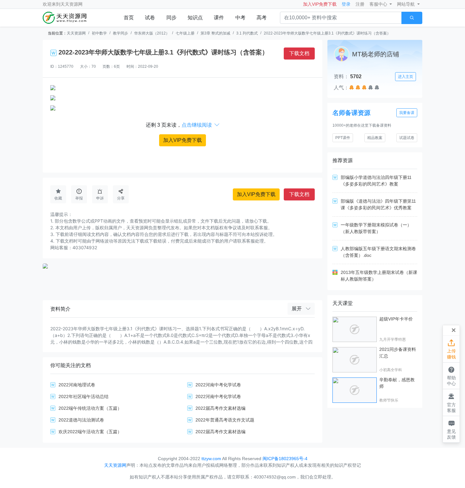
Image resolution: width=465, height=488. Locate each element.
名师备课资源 (351, 112)
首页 (129, 17)
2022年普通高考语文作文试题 (224, 419)
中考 (240, 17)
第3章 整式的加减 (215, 33)
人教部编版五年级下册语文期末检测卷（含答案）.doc (378, 252)
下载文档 (299, 53)
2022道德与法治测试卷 (81, 419)
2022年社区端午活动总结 (83, 396)
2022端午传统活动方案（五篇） (90, 408)
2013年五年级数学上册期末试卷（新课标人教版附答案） (379, 276)
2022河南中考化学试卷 (218, 384)
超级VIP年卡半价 (396, 318)
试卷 (150, 17)
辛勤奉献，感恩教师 (397, 383)
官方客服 (451, 403)
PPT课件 (342, 138)
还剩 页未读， (183, 125)
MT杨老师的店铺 (375, 54)
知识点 (195, 17)
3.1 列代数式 (247, 33)
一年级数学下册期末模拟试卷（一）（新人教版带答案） (376, 228)
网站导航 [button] (406, 4)
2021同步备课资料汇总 (397, 352)
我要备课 (406, 113)
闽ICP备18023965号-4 (285, 458)
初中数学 (99, 33)
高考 (262, 17)
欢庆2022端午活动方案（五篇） (90, 431)
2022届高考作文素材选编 (220, 408)
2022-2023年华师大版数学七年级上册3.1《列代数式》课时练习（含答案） (327, 33)
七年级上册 (185, 33)
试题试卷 (406, 138)
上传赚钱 (451, 349)
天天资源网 (71, 4)
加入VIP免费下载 (320, 4)
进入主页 (405, 76)
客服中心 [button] (378, 4)
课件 (219, 17)
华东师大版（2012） (152, 33)
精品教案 (374, 138)
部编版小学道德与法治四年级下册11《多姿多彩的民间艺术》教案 (376, 181)
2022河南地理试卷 (77, 384)
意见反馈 (451, 429)
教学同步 (120, 33)
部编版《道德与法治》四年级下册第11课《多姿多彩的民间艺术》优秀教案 (378, 204)
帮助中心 (451, 376)
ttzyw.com (211, 458)
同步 (171, 17)
